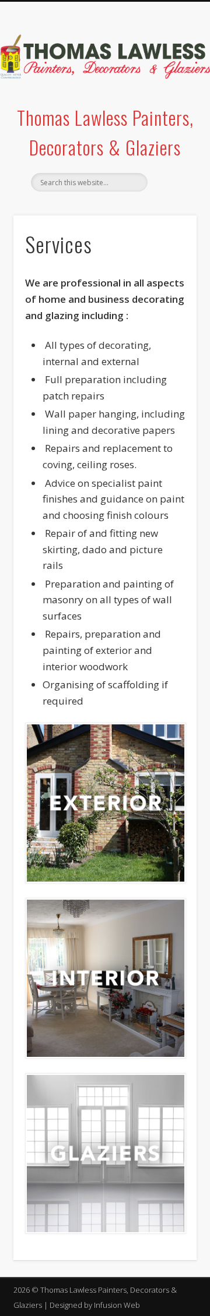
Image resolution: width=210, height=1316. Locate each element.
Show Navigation (169, 104)
